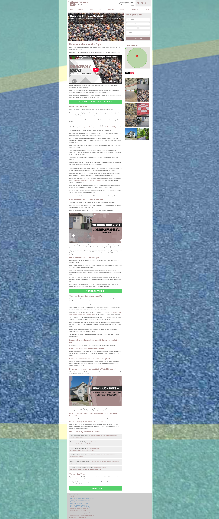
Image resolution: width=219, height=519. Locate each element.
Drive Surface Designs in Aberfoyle (78, 508)
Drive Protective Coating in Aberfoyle (79, 513)
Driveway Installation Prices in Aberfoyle (80, 510)
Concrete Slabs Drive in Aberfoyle (79, 505)
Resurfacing (135, 9)
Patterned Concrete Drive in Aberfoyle (80, 507)
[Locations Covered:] (68, 1)
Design (91, 9)
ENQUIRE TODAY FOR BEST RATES (95, 102)
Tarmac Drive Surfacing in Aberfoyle (80, 500)
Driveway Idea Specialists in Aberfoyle (79, 495)
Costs (99, 9)
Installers (111, 9)
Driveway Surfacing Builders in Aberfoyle (80, 512)
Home (71, 9)
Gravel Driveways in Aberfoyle (78, 501)
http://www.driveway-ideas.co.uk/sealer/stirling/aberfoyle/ (89, 180)
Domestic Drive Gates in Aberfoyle (78, 517)
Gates (147, 9)
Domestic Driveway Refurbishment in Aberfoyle (81, 515)
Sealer (122, 9)
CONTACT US (96, 488)
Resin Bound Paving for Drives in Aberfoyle (82, 498)
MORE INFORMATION (95, 291)
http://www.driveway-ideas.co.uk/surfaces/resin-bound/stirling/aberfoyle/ (102, 127)
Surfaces (80, 9)
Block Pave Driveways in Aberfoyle (79, 503)
